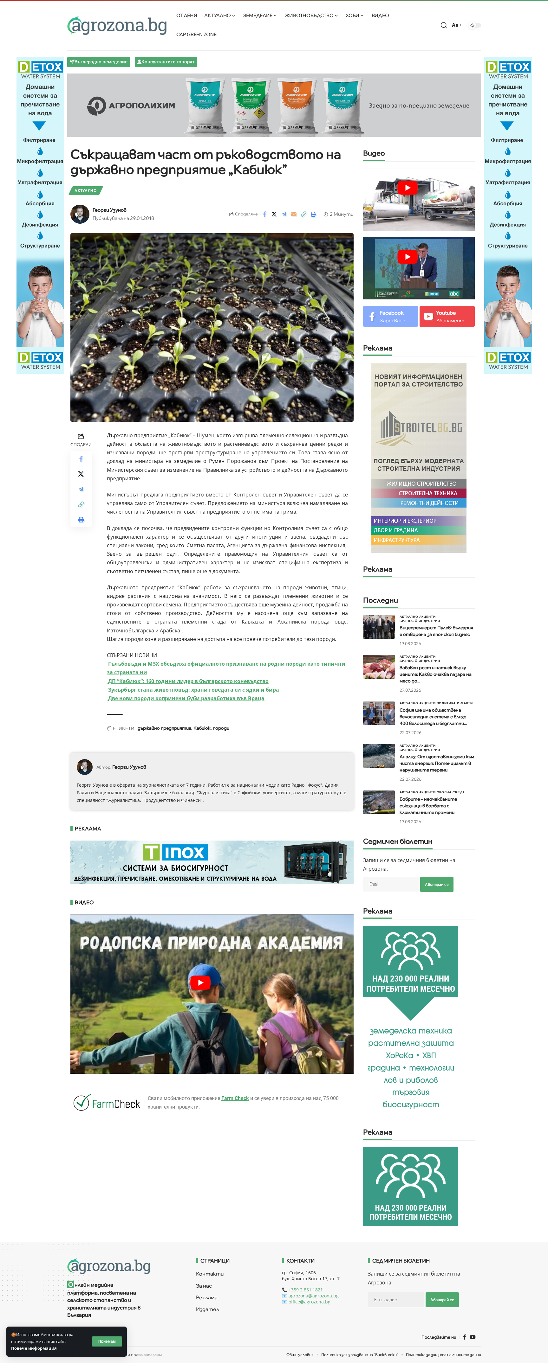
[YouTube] (472, 1337)
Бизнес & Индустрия (420, 620)
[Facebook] (390, 316)
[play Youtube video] (200, 982)
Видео (374, 153)
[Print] (313, 214)
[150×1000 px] (40, 214)
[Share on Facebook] (264, 214)
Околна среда (451, 792)
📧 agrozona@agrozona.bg (310, 1296)
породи (221, 728)
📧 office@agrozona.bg (306, 1302)
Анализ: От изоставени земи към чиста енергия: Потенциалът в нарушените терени (437, 763)
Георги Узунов (110, 210)
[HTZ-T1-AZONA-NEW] (123, 1266)
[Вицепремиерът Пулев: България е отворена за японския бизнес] (379, 627)
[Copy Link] (303, 214)
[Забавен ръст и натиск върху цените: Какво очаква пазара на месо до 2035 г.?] (379, 667)
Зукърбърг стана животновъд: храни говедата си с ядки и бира (193, 689)
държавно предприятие (164, 728)
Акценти (427, 616)
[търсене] (444, 25)
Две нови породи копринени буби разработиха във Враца (185, 698)
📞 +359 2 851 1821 (302, 1290)
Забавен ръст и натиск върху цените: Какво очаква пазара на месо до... (436, 674)
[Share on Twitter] (274, 214)
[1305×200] (212, 861)
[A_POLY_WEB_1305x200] (274, 104)
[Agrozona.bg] (117, 25)
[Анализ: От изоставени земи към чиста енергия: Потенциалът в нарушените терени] (379, 756)
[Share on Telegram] (284, 214)
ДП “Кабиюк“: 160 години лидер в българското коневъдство (188, 681)
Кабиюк (202, 728)
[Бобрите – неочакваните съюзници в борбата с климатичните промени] (379, 802)
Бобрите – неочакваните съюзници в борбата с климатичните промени (428, 805)
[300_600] (418, 457)
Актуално (86, 190)
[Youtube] (447, 316)
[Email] (294, 214)
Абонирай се (437, 884)
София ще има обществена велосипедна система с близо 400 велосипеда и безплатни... (433, 716)
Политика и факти (455, 703)
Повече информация (34, 1348)
